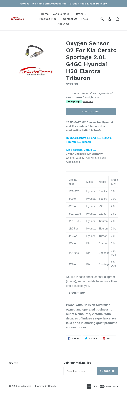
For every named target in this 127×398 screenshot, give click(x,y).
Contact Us (70, 18)
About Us (63, 23)
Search (13, 363)
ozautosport (24, 386)
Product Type (50, 18)
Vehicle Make (63, 13)
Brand (82, 13)
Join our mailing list (77, 362)
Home (45, 13)
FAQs (84, 18)
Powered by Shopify (45, 386)
